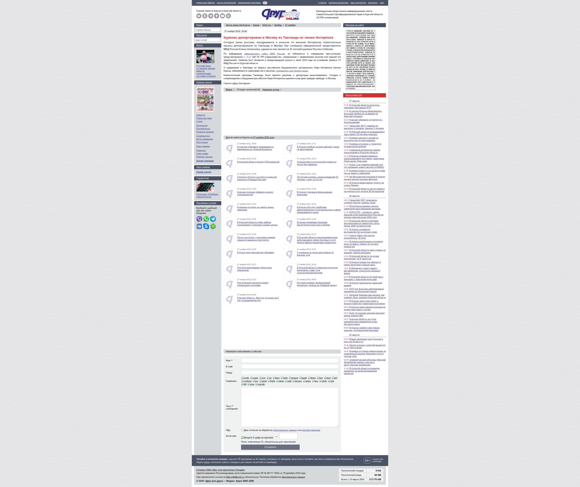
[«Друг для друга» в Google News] (228, 15)
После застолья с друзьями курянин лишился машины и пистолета (256, 238)
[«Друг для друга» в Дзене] (216, 15)
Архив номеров (205, 161)
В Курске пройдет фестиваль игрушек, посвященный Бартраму (362, 329)
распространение (311, 430)
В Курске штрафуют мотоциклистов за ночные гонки (360, 230)
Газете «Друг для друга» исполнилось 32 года (359, 236)
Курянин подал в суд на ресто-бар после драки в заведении (364, 171)
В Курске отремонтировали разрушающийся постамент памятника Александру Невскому (364, 158)
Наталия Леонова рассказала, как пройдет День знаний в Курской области (365, 296)
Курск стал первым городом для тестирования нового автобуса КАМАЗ (364, 165)
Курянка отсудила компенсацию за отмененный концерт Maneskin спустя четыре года (365, 354)
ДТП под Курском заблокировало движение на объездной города (364, 290)
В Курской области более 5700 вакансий (258, 162)
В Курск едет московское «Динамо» (255, 252)
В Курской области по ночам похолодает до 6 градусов (361, 257)
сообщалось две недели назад (292, 70)
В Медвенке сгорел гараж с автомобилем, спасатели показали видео (362, 271)
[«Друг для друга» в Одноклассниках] (204, 15)
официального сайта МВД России (264, 53)
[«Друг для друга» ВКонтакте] (198, 15)
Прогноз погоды (204, 156)
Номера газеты (204, 82)
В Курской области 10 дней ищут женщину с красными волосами (363, 278)
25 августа (354, 335)
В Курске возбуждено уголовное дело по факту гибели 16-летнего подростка (363, 244)
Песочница (202, 142)
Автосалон (202, 125)
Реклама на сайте (354, 25)
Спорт (199, 121)
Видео (199, 45)
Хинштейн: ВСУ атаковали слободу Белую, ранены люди (360, 201)
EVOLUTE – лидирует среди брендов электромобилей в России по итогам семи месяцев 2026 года (363, 215)
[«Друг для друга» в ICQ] (213, 226)
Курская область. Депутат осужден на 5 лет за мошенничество (258, 299)
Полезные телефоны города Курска (207, 195)
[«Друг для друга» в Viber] (199, 219)
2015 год (266, 25)
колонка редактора (338, 2)
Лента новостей (353, 95)
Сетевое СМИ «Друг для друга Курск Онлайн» (220, 470)
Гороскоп (201, 150)
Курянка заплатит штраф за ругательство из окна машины (361, 139)
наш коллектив (358, 2)
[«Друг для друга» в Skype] (206, 226)
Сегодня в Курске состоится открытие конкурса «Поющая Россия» (257, 178)
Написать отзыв (271, 89)
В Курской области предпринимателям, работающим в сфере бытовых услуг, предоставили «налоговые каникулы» (317, 240)
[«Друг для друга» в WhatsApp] (206, 219)
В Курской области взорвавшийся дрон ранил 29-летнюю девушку (364, 133)
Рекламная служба (206, 203)
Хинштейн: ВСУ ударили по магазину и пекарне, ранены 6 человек (364, 127)
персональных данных (285, 430)
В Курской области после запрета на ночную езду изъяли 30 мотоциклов (364, 190)
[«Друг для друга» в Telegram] (210, 15)
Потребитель (203, 128)
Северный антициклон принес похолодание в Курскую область (362, 151)
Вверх (229, 89)
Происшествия (204, 118)
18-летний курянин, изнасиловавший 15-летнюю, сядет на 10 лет (318, 178)
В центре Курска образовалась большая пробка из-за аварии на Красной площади (363, 114)
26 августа (354, 196)
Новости (200, 115)
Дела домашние (204, 139)
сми (382, 2)
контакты (373, 2)
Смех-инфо (202, 153)
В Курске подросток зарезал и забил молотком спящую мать (362, 263)
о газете (322, 2)
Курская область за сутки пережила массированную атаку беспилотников (360, 322)
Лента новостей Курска (238, 25)
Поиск (199, 25)
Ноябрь (278, 25)
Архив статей (203, 172)
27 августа (354, 101)
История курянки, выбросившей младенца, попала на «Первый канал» (317, 284)
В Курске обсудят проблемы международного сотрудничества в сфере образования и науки (319, 210)
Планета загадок (205, 132)
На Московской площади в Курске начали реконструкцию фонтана (364, 178)
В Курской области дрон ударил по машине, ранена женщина (365, 251)
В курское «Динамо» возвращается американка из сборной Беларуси (255, 148)
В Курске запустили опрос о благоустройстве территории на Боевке (364, 302)
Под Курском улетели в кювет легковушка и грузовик (253, 284)
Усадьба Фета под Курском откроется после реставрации (316, 163)
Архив (256, 25)
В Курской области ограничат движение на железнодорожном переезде (362, 371)
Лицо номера (203, 146)
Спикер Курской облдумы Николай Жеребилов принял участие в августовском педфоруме (365, 362)
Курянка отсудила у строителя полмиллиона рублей (362, 145)
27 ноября (290, 25)
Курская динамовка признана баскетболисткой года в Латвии (313, 223)
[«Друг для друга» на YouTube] (222, 15)
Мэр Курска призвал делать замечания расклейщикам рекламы (362, 207)
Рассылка (201, 35)
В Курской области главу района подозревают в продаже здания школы (257, 223)
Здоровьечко (203, 136)
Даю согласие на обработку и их (282, 430)
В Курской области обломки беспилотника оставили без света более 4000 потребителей (361, 223)
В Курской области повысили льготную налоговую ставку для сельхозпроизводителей (317, 270)
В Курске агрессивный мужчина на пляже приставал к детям (364, 308)
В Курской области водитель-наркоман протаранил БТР (362, 106)
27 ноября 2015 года (263, 137)
